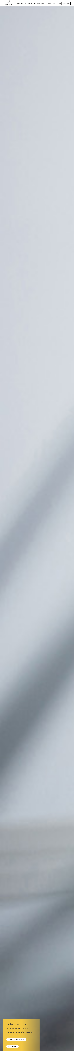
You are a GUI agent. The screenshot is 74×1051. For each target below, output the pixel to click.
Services (29, 3)
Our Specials (36, 3)
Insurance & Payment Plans (48, 3)
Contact (59, 3)
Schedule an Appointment (16, 1039)
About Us (23, 3)
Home (18, 3)
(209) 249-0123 (66, 3)
